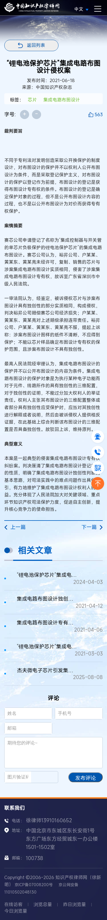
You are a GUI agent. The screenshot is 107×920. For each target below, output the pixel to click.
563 (98, 114)
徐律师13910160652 (49, 820)
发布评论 (85, 778)
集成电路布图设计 (61, 100)
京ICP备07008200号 (34, 884)
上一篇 (18, 527)
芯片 (32, 100)
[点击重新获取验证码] (47, 777)
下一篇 (89, 527)
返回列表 (36, 45)
